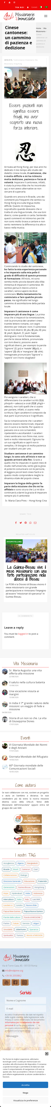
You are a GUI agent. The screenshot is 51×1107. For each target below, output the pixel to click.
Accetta (25, 1085)
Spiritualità (8, 935)
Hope (6, 893)
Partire (6, 923)
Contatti (34, 7)
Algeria (21, 863)
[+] (26, 550)
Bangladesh (32, 863)
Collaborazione (10, 875)
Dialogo (24, 875)
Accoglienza (9, 863)
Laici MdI (36, 899)
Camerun (26, 869)
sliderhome (21, 929)
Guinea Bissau (24, 887)
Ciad (36, 869)
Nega (25, 1092)
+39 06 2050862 (13, 975)
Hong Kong (18, 64)
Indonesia (38, 893)
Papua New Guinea (12, 911)
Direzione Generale (12, 881)
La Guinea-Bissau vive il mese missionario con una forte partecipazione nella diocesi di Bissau (27, 573)
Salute (16, 923)
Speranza (34, 929)
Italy (27, 899)
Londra (19, 905)
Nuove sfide (31, 905)
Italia (19, 899)
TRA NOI (19, 7)
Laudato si (8, 905)
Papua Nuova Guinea (33, 911)
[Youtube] (9, 2)
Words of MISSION (34, 935)
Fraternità (42, 881)
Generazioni (9, 887)
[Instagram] (14, 2)
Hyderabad (17, 893)
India (28, 893)
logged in (23, 633)
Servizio (26, 923)
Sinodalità (8, 929)
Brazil (15, 869)
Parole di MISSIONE (32, 917)
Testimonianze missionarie (23, 60)
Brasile (6, 869)
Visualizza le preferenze (25, 1100)
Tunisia (20, 935)
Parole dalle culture (12, 917)
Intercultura (8, 899)
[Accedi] (28, 7)
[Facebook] (4, 2)
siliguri (36, 923)
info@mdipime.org (14, 970)
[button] (46, 1053)
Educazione (29, 881)
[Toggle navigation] (46, 16)
